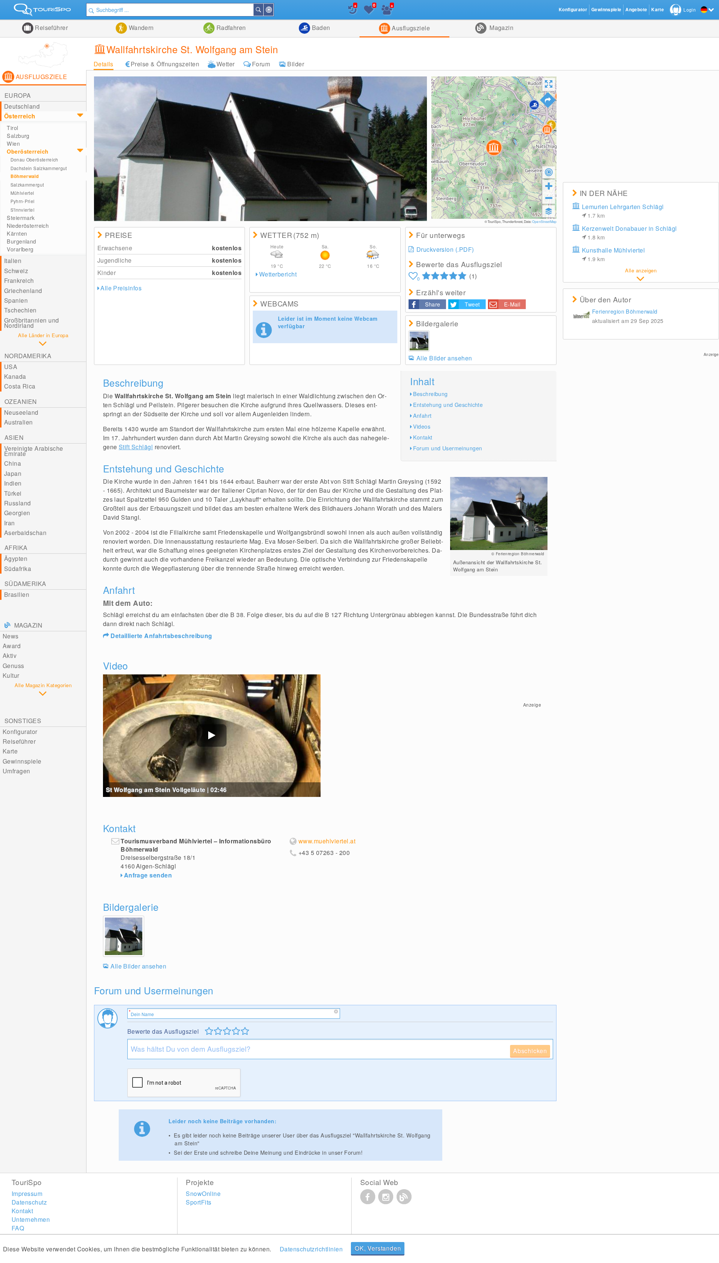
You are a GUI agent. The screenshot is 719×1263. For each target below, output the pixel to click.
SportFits (198, 1202)
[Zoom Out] (548, 198)
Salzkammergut (27, 184)
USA (10, 366)
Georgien (17, 512)
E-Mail (512, 304)
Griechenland (23, 290)
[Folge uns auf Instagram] (385, 1196)
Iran (9, 523)
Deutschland (22, 106)
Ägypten (15, 558)
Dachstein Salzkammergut (38, 168)
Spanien (16, 300)
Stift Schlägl (136, 446)
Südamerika (25, 583)
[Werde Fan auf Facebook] (367, 1196)
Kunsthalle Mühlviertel (613, 254)
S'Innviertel (22, 209)
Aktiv (9, 655)
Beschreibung (430, 394)
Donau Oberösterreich (34, 159)
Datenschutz (29, 1202)
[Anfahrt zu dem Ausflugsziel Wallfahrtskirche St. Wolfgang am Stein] (547, 100)
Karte (10, 751)
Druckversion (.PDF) (445, 249)
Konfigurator (20, 731)
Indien (13, 483)
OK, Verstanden (378, 1248)
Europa (17, 95)
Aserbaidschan (25, 532)
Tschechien (20, 310)
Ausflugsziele (410, 28)
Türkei (13, 493)
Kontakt (423, 437)
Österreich (20, 116)
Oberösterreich (27, 151)
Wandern (140, 27)
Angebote (636, 9)
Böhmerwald (24, 176)
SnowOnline (203, 1193)
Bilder (295, 64)
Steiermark (20, 217)
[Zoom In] (548, 186)
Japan (12, 473)
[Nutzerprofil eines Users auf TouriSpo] (581, 316)
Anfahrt (422, 415)
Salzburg (18, 135)
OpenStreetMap (544, 221)
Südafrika (17, 568)
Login (689, 9)
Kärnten (17, 233)
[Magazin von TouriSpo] (404, 1196)
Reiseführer (50, 27)
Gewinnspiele (22, 761)
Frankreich (19, 280)
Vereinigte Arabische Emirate (33, 451)
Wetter (225, 64)
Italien (12, 260)
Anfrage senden (148, 875)
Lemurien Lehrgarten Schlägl (623, 210)
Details (103, 64)
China (12, 463)
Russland (17, 503)
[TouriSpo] (43, 11)
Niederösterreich (28, 225)
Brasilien (16, 594)
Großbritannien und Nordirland (31, 323)
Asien (14, 437)
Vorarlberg (20, 249)
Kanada (15, 376)
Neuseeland (21, 412)
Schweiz (16, 270)
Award (12, 645)
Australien (18, 422)
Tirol (12, 128)
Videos (422, 426)
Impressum (27, 1193)
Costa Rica (20, 386)
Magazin (501, 27)
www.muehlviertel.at (326, 841)
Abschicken (530, 1050)
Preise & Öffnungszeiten (165, 64)
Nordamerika (27, 355)
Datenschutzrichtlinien (311, 1249)
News (11, 636)
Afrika (16, 547)
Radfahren (230, 27)
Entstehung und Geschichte (448, 404)
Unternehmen (31, 1219)
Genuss (13, 665)
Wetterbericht (278, 274)
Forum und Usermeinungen (447, 448)
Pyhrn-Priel (22, 201)
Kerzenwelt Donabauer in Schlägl (629, 232)
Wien (13, 143)
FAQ (18, 1228)
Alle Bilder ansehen (444, 358)
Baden (320, 27)
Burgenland (21, 241)
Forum (261, 64)
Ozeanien (20, 401)
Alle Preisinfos (121, 288)
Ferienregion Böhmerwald (625, 311)
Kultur (11, 675)
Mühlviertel (22, 193)
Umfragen (16, 771)
